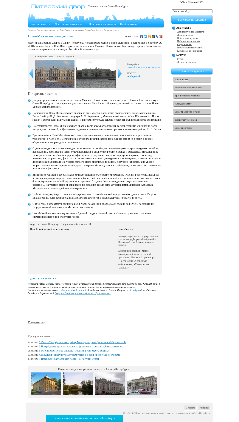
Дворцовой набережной (73, 290)
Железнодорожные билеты (189, 87)
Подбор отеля (128, 23)
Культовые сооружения (189, 50)
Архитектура (183, 27)
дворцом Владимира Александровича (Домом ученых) (83, 293)
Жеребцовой (135, 290)
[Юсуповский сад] (78, 394)
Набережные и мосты (188, 41)
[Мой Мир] (153, 36)
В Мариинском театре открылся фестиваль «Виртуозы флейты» (74, 350)
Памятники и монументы (190, 47)
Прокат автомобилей (186, 119)
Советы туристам (40, 23)
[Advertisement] (96, 308)
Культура (181, 54)
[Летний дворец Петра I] (46, 394)
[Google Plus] (161, 36)
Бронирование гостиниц (187, 95)
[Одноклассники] (149, 36)
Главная (31, 30)
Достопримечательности (70, 23)
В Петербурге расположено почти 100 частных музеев (69, 358)
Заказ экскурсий (183, 127)
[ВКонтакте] (141, 36)
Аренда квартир (183, 103)
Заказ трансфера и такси (187, 111)
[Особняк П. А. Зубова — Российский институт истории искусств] (142, 394)
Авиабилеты (181, 79)
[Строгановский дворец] (110, 394)
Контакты (204, 407)
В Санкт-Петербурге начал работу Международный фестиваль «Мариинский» (82, 342)
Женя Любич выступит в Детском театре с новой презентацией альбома (79, 354)
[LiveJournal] (157, 36)
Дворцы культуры (186, 62)
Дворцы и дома (110, 30)
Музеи (180, 58)
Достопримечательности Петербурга (53, 30)
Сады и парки (184, 44)
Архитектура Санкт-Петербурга (86, 30)
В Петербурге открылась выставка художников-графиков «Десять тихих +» (81, 346)
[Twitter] (145, 36)
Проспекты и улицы (187, 38)
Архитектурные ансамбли (190, 31)
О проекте (190, 407)
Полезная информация (102, 23)
